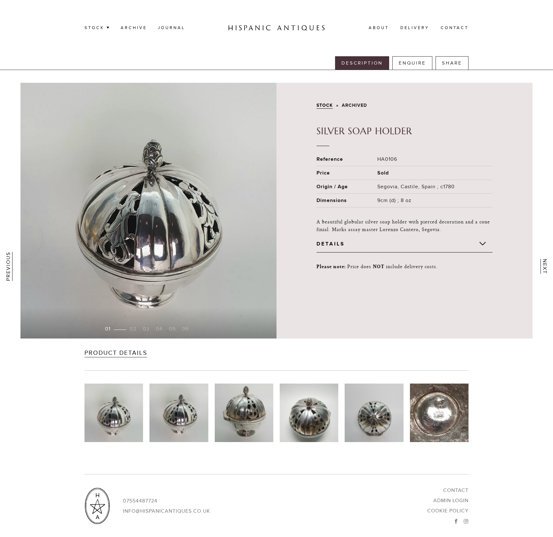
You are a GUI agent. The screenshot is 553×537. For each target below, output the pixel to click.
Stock (94, 27)
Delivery (414, 27)
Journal (171, 27)
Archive (134, 27)
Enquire (412, 63)
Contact (455, 27)
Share (452, 63)
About (379, 27)
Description (362, 63)
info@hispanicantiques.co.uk (166, 511)
